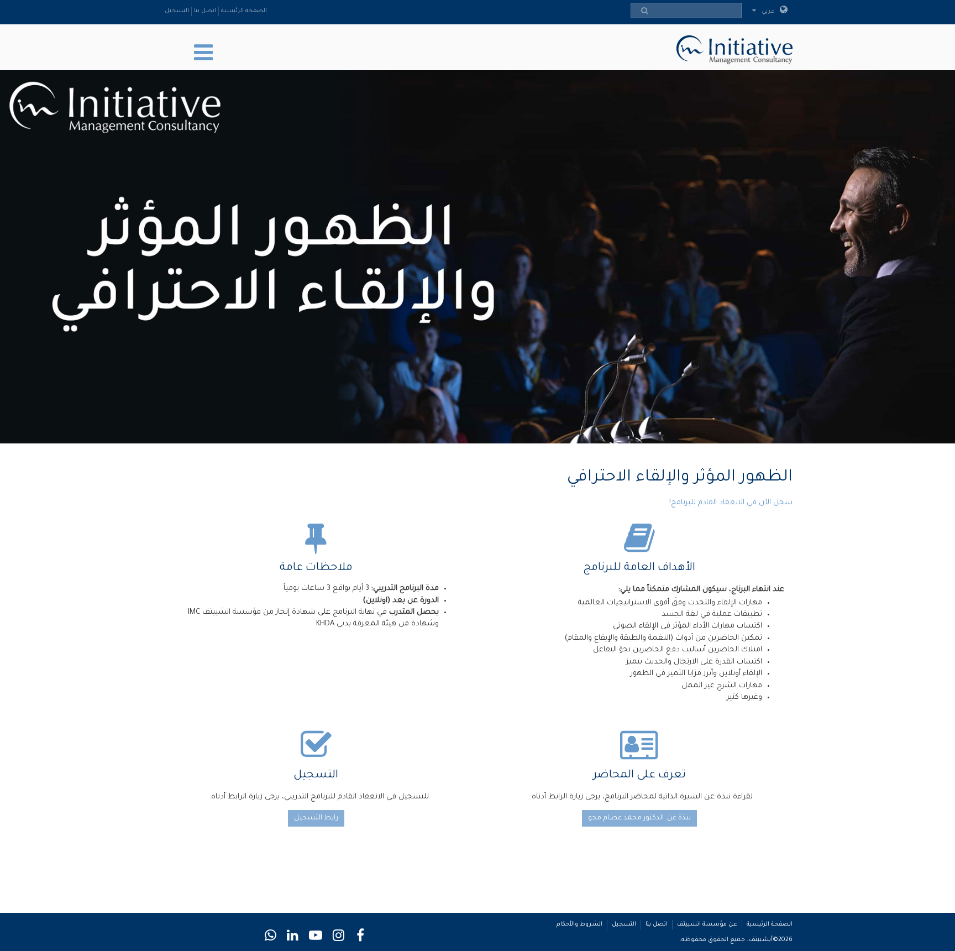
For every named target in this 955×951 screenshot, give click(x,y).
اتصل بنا (205, 11)
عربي (769, 11)
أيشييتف (761, 940)
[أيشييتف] (732, 48)
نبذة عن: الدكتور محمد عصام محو (639, 818)
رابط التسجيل (316, 818)
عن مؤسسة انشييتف (707, 924)
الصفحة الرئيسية (244, 11)
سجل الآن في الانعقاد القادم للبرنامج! (731, 503)
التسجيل (177, 11)
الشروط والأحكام (579, 924)
